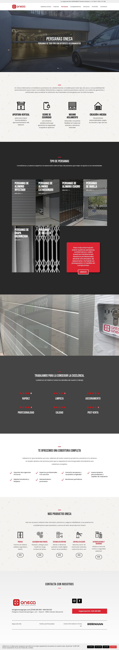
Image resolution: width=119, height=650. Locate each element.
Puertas (56, 7)
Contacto (103, 7)
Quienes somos (46, 7)
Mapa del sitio (16, 624)
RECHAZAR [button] (98, 647)
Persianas (64, 7)
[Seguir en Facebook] (79, 601)
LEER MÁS (106, 647)
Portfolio (95, 7)
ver (20, 555)
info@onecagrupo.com (21, 610)
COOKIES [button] (90, 647)
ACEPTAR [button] (113, 647)
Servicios (86, 7)
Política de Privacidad (47, 624)
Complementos (75, 7)
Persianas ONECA (59, 39)
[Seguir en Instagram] (74, 601)
